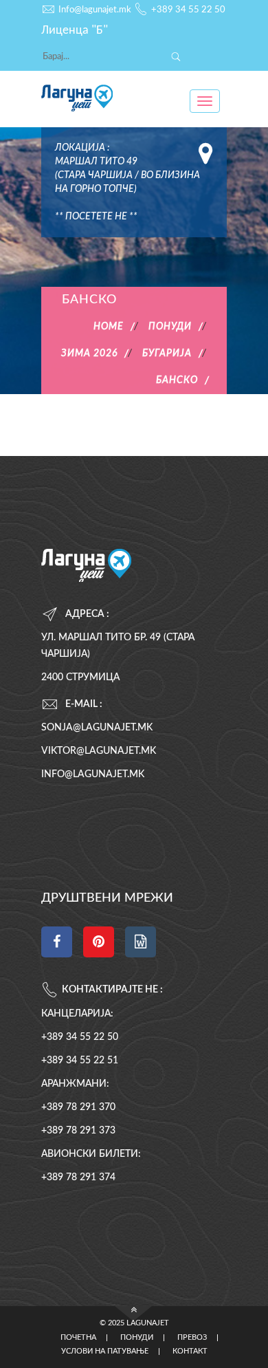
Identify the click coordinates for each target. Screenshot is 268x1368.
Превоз (192, 1337)
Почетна (78, 1337)
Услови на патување (104, 1351)
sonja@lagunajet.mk (97, 727)
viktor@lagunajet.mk (98, 751)
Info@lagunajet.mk (94, 10)
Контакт (190, 1351)
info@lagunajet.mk (92, 774)
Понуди (136, 1337)
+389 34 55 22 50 (188, 10)
